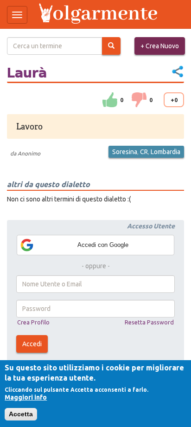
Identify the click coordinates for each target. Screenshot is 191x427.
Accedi (32, 344)
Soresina (124, 151)
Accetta (21, 414)
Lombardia (165, 151)
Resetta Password (149, 322)
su (109, 99)
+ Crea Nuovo (159, 46)
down (139, 99)
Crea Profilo (33, 322)
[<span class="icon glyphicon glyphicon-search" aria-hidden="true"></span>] (111, 46)
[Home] (99, 14)
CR (144, 151)
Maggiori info (26, 397)
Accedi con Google (102, 244)
